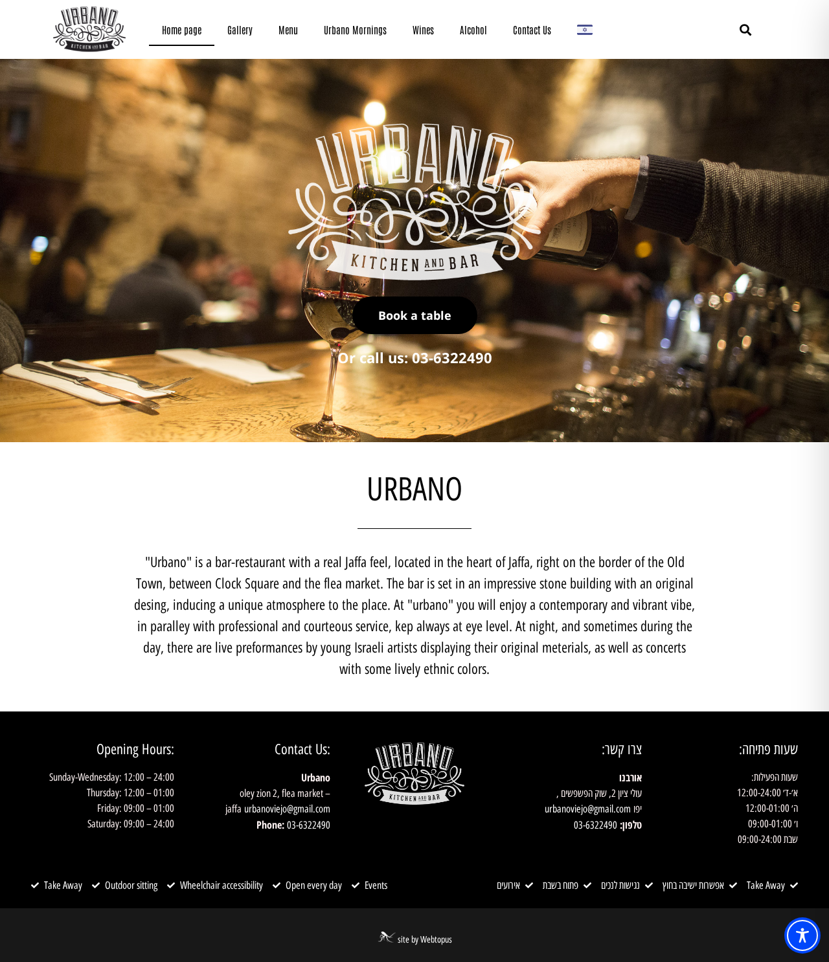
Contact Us (532, 29)
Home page (181, 29)
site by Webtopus (425, 939)
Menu (288, 29)
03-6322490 (595, 825)
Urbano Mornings (355, 29)
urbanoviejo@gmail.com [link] (588, 809)
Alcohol (473, 29)
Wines (423, 29)
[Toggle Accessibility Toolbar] (802, 935)
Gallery (240, 29)
